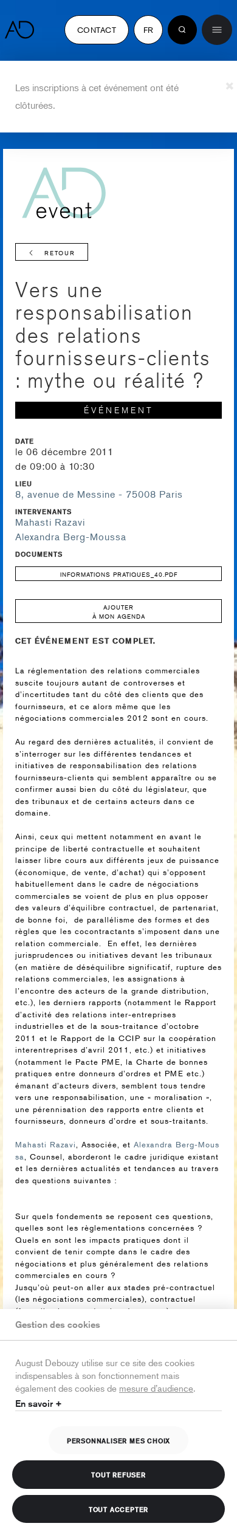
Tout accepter (118, 1509)
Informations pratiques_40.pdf (118, 574)
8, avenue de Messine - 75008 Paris (99, 494)
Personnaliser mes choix (118, 1440)
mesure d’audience (156, 1387)
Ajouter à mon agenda (118, 611)
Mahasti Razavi (50, 522)
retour (59, 252)
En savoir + (38, 1403)
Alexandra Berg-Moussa (70, 537)
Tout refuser (118, 1474)
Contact (96, 30)
